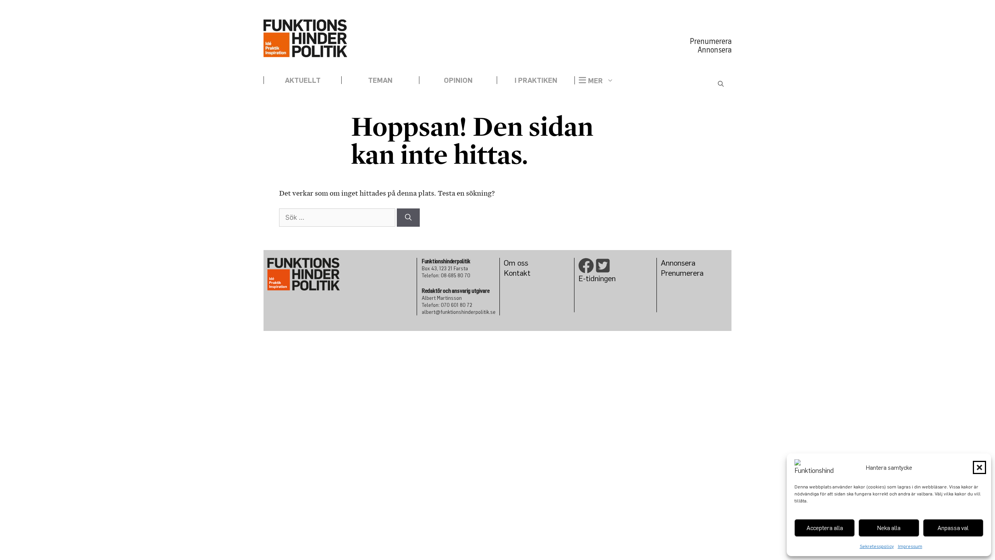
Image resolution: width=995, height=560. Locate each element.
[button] (979, 467)
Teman (380, 80)
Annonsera (714, 50)
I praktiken (536, 80)
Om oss (516, 263)
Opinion (458, 80)
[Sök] (408, 217)
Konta (514, 273)
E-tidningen (597, 278)
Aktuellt (303, 80)
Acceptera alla (824, 527)
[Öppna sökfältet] (720, 84)
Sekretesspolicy (877, 546)
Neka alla (889, 527)
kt (527, 273)
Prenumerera (710, 41)
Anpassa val (953, 527)
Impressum (910, 546)
